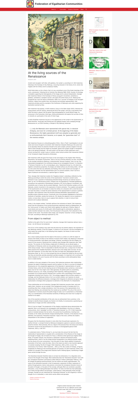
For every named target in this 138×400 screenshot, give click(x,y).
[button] (86, 9)
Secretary (62, 393)
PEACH (68, 393)
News (82, 9)
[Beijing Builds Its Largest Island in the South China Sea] (99, 106)
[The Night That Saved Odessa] (99, 88)
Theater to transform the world (37, 377)
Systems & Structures (73, 9)
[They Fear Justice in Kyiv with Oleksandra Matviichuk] (99, 47)
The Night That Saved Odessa (98, 91)
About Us (53, 9)
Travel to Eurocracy (34, 379)
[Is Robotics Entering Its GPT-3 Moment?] (99, 126)
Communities (63, 9)
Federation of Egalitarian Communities (58, 3)
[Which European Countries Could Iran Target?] (99, 27)
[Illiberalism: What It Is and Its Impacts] (99, 67)
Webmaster (75, 393)
